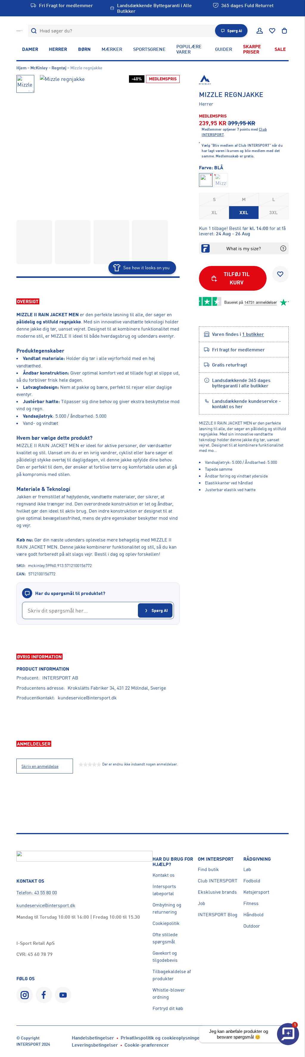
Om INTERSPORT (216, 859)
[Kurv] (284, 31)
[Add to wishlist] (280, 274)
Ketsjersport (256, 892)
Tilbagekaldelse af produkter (171, 974)
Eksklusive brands (217, 892)
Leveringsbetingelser (95, 1045)
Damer (30, 49)
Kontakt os (163, 875)
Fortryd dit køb (167, 1008)
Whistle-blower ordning (168, 993)
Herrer (58, 49)
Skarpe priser (252, 49)
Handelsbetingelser (93, 1038)
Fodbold (251, 881)
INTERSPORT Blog (217, 914)
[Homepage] (19, 30)
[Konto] (260, 31)
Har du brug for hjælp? (172, 861)
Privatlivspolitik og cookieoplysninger (161, 1038)
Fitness (251, 903)
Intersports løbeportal (164, 889)
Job (201, 903)
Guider (223, 49)
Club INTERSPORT (217, 881)
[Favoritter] (272, 31)
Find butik (208, 869)
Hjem (21, 67)
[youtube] (63, 995)
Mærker (112, 49)
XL (214, 212)
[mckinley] (244, 79)
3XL (273, 212)
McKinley (39, 67)
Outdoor (251, 926)
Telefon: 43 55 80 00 (36, 892)
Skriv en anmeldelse (39, 766)
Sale (280, 49)
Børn (84, 49)
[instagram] (24, 995)
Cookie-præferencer (147, 1045)
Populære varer (189, 49)
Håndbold (253, 914)
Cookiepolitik (166, 923)
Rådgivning (257, 859)
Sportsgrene (149, 49)
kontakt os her (227, 406)
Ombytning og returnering (166, 908)
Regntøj (59, 67)
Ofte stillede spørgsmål (165, 938)
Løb (247, 869)
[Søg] (34, 30)
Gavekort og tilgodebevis (165, 956)
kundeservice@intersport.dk (87, 698)
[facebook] (44, 995)
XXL (243, 212)
